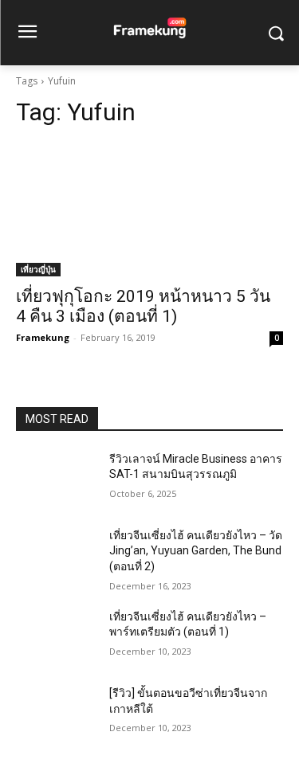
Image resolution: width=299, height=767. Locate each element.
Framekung (42, 337)
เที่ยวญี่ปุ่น (38, 269)
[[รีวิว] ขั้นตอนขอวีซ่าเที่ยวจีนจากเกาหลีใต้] (56, 714)
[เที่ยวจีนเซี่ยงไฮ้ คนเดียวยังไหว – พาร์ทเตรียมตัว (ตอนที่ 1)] (56, 637)
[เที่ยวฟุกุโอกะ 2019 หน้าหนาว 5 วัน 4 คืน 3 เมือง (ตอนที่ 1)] (149, 209)
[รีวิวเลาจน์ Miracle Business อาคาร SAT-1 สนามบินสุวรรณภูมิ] (56, 479)
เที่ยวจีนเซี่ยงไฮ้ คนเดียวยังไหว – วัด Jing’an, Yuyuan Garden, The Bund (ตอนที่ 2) (195, 551)
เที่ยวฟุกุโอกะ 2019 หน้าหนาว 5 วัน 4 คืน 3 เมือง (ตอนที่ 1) (143, 306)
